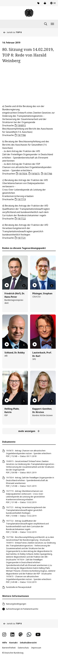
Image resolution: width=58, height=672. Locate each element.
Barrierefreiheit (9, 647)
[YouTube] (38, 634)
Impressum (36, 647)
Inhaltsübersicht (28, 642)
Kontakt (13, 642)
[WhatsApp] (29, 634)
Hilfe (4, 642)
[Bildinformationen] (24, 285)
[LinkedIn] (12, 634)
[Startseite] (29, 13)
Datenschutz (23, 647)
